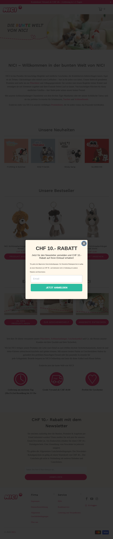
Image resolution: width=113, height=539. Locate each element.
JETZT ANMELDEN (56, 287)
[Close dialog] (84, 243)
